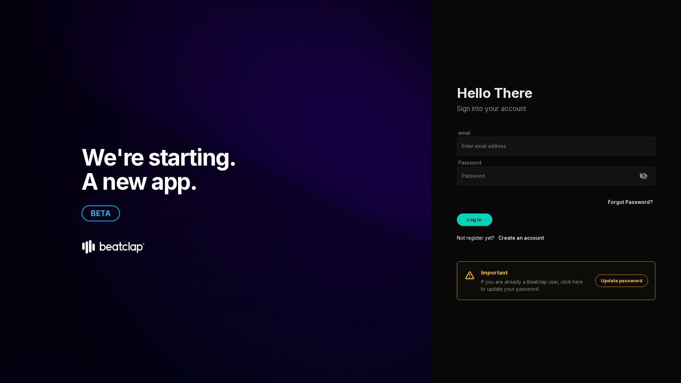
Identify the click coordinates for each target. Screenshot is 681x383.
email (464, 132)
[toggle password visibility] (643, 176)
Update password (621, 280)
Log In (474, 219)
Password (469, 162)
